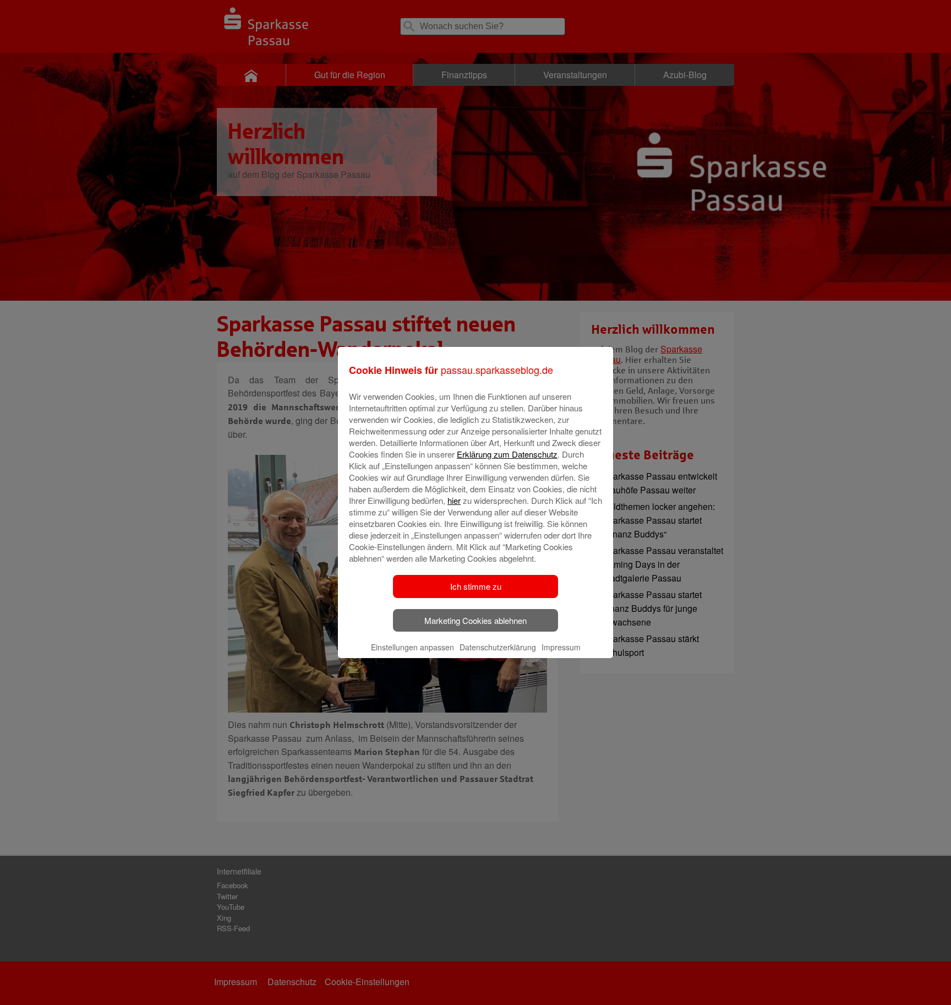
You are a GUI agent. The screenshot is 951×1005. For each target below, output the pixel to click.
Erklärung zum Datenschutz (507, 454)
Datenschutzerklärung (498, 647)
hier (454, 500)
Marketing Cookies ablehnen (475, 620)
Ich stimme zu (475, 586)
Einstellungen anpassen (412, 647)
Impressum (561, 647)
